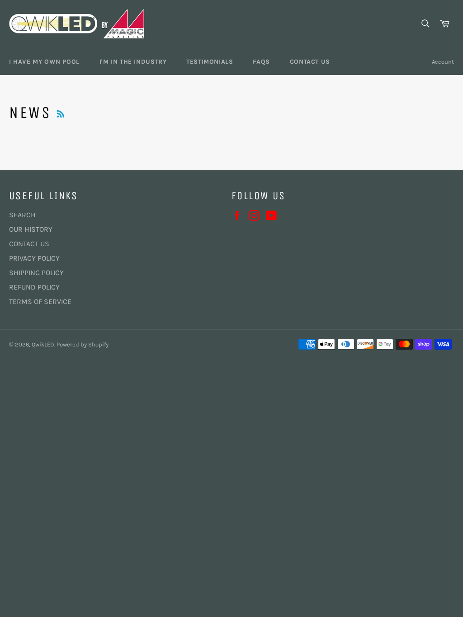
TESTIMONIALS (209, 61)
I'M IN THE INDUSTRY (132, 61)
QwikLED (43, 344)
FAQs (261, 61)
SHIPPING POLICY (36, 272)
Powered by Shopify (83, 344)
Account (443, 61)
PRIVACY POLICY (34, 258)
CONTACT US (310, 61)
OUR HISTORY (30, 229)
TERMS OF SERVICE (40, 301)
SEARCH (22, 214)
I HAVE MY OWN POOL (44, 61)
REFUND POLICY (34, 287)
